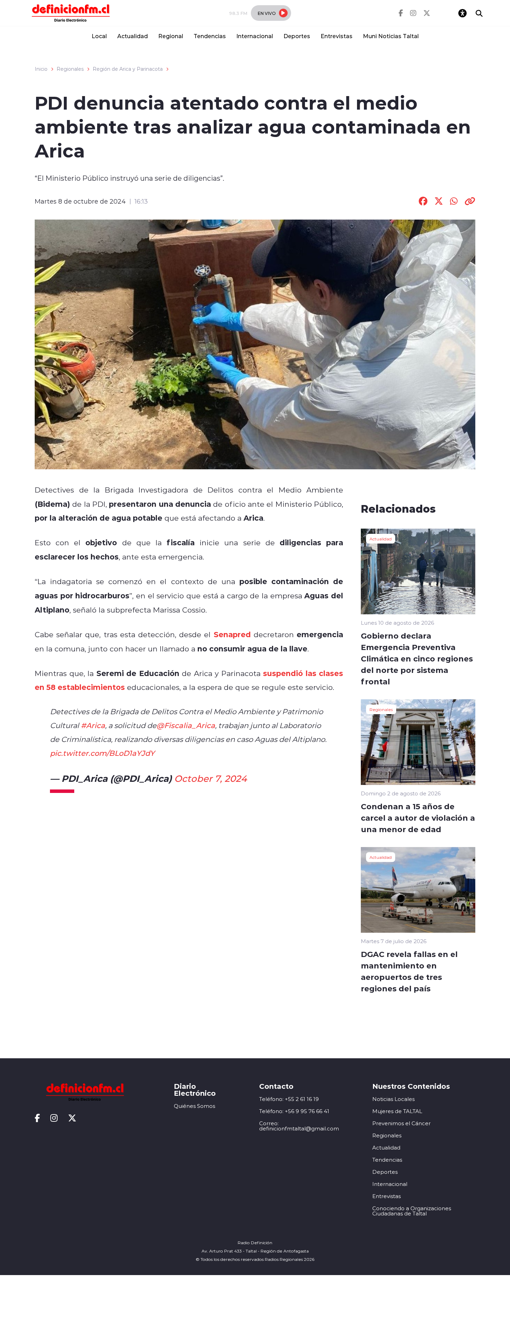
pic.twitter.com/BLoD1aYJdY (102, 753)
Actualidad (132, 36)
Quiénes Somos (194, 1106)
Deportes (296, 36)
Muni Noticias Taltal (391, 36)
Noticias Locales (393, 1099)
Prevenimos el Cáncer (401, 1123)
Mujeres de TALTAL (397, 1111)
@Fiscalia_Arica (185, 725)
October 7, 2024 (210, 778)
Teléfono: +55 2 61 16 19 (289, 1099)
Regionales (70, 69)
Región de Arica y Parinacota (128, 69)
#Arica (93, 725)
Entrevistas (336, 36)
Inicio (41, 69)
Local (99, 36)
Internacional (254, 36)
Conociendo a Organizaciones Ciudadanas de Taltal (411, 1211)
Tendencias (210, 36)
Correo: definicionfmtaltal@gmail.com (299, 1126)
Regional (170, 36)
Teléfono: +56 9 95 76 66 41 (294, 1111)
